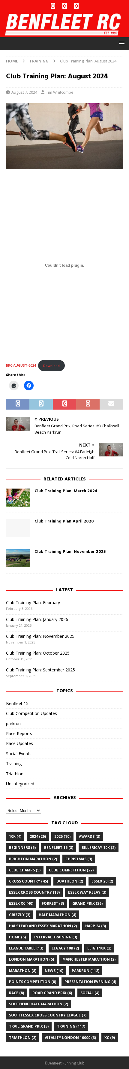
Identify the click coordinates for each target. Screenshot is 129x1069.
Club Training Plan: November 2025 (70, 551)
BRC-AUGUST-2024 (21, 365)
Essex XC (21, 903)
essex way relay (87, 892)
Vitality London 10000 (70, 1037)
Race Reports (19, 733)
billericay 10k (99, 847)
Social (89, 992)
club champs (24, 870)
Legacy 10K (65, 948)
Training (14, 763)
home (17, 937)
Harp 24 (95, 925)
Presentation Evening (90, 981)
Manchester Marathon (89, 959)
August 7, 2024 (24, 92)
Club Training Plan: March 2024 (66, 491)
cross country (28, 881)
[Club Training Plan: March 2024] (18, 498)
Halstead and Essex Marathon (43, 925)
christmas (78, 859)
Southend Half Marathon (38, 1004)
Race (16, 992)
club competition (71, 870)
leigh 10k (99, 948)
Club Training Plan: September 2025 (40, 670)
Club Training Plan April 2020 (64, 521)
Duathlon (69, 881)
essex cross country (34, 892)
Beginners (22, 847)
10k (15, 836)
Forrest (53, 903)
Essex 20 (102, 881)
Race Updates (19, 743)
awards (89, 836)
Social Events (19, 753)
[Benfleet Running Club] (64, 34)
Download (51, 365)
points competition (32, 981)
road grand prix (52, 992)
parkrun (13, 723)
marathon (22, 970)
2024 (38, 836)
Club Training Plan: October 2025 (38, 653)
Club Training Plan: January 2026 (37, 619)
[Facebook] (53, 6)
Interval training (55, 937)
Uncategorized (20, 783)
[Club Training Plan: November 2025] (18, 558)
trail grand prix (29, 1026)
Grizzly (19, 914)
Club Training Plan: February (33, 602)
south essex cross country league (47, 1015)
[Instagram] (76, 6)
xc (109, 1037)
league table (26, 948)
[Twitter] (64, 6)
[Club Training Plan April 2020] (18, 528)
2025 (62, 836)
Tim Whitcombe (60, 92)
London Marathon (31, 959)
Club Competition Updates (31, 713)
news (54, 970)
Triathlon (14, 774)
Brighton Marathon (33, 859)
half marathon (57, 914)
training (71, 1026)
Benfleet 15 (17, 703)
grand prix (87, 903)
